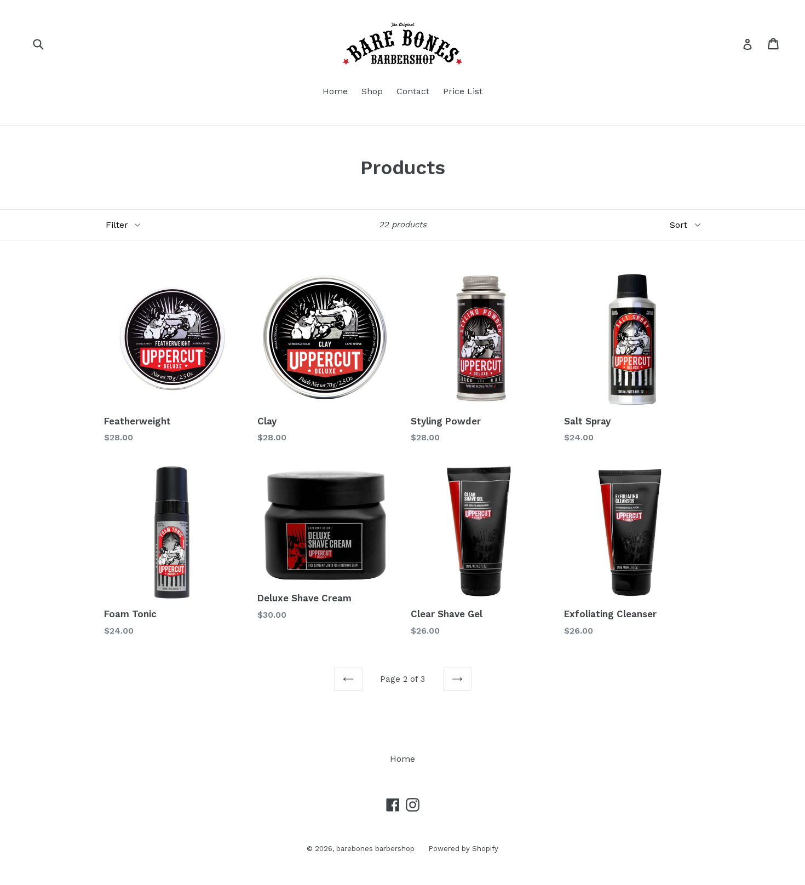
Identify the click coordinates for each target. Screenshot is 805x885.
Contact (412, 91)
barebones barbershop (375, 848)
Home (335, 91)
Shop (372, 91)
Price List (462, 91)
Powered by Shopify (463, 848)
